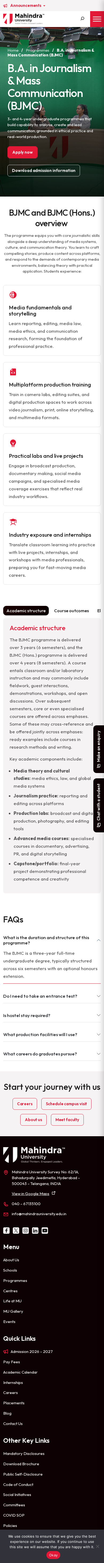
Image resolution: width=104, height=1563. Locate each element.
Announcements (26, 5)
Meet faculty (67, 1119)
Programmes (37, 50)
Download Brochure (21, 1463)
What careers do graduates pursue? (40, 1053)
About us (33, 1119)
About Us (11, 1259)
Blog (7, 1413)
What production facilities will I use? (40, 1034)
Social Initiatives (17, 1494)
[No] (97, 1546)
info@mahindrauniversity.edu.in (39, 1213)
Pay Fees (11, 1361)
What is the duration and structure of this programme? (46, 940)
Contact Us (13, 1423)
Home (12, 50)
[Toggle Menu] (97, 18)
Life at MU (12, 1300)
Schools (10, 1270)
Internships (13, 1382)
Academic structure (26, 610)
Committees (14, 1504)
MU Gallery (13, 1311)
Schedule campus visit (66, 1103)
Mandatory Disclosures (24, 1453)
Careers (25, 1103)
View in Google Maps (30, 1193)
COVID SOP (14, 1515)
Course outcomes (71, 610)
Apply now (22, 152)
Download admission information (43, 170)
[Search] (82, 19)
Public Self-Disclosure (23, 1474)
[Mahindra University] (23, 19)
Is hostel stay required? (26, 1015)
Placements (14, 1402)
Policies (10, 1525)
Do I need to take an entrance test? (40, 996)
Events (9, 1321)
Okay (53, 1555)
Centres (10, 1290)
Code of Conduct (18, 1484)
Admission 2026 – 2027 (32, 1351)
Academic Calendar (20, 1372)
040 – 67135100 (26, 1203)
